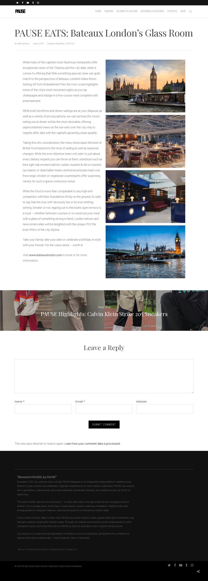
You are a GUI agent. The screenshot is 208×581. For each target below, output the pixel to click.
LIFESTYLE (69, 43)
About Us (21, 549)
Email (80, 401)
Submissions (57, 549)
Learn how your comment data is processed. (92, 443)
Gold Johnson (23, 43)
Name (19, 401)
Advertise (34, 549)
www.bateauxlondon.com (45, 255)
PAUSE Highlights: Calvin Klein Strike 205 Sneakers (104, 310)
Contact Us (71, 549)
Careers (44, 549)
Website (141, 401)
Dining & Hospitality (55, 43)
